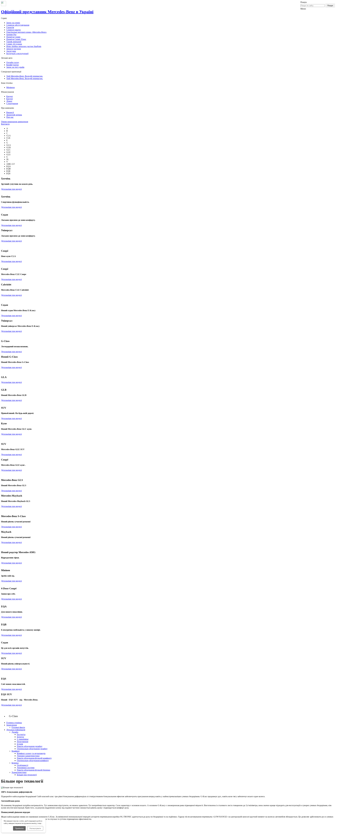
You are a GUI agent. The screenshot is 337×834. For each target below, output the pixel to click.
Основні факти (18, 727)
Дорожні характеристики (28, 756)
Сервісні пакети (13, 30)
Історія (20, 744)
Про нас (10, 117)
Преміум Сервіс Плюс (16, 39)
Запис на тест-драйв (15, 67)
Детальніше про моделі (11, 189)
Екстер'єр (21, 734)
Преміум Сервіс (13, 37)
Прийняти (19, 828)
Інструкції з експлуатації (17, 53)
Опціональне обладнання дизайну (32, 749)
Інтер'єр (20, 737)
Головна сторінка (14, 723)
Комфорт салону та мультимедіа (31, 753)
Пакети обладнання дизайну (29, 746)
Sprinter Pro (11, 34)
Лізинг (9, 101)
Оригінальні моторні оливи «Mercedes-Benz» (26, 32)
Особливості (22, 765)
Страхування (12, 103)
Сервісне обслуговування (17, 25)
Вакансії (10, 112)
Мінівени (10, 87)
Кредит (9, 96)
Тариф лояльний (13, 42)
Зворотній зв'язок (14, 115)
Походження (22, 741)
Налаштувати (35, 828)
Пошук (330, 5)
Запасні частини (13, 49)
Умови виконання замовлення (14, 122)
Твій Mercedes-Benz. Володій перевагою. (24, 76)
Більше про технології (27, 775)
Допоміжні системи (25, 768)
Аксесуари (11, 51)
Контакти (5, 124)
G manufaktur (22, 739)
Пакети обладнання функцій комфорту (34, 758)
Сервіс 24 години (14, 44)
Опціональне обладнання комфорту (33, 760)
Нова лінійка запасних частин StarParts (23, 46)
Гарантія (10, 27)
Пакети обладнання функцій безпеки (33, 770)
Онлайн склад (12, 62)
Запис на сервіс (13, 23)
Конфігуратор (12, 65)
